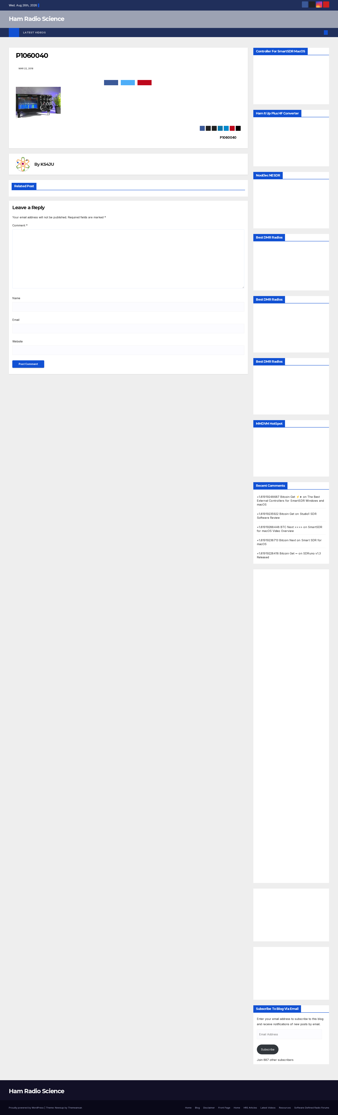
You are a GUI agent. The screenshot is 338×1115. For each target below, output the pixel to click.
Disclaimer (209, 1107)
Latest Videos (34, 32)
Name (16, 298)
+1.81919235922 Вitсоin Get (275, 514)
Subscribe (267, 1049)
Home (188, 1107)
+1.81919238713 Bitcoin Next (276, 540)
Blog (197, 1107)
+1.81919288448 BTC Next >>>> (280, 527)
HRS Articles (250, 1107)
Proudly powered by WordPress (26, 1107)
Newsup (59, 1107)
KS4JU (47, 164)
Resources (285, 1107)
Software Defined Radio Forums (311, 1107)
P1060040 (228, 138)
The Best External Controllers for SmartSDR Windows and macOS (290, 500)
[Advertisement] (291, 726)
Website (17, 341)
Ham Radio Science (36, 19)
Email (15, 320)
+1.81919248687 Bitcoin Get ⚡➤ (279, 497)
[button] (320, 32)
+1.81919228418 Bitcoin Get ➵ (277, 553)
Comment (20, 225)
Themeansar (75, 1107)
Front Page (224, 1107)
